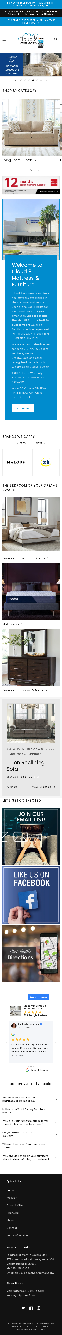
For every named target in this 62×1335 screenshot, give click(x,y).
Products (12, 1197)
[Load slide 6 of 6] (41, 80)
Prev (23, 443)
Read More (17, 1055)
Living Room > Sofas (17, 160)
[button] (4, 39)
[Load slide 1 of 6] (21, 80)
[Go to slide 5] (31, 1066)
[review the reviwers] (13, 1035)
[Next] (38, 170)
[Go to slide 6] (33, 1066)
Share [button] (14, 787)
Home (10, 1190)
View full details (41, 787)
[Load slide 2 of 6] (25, 80)
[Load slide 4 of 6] (33, 80)
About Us (23, 408)
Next (39, 443)
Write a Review (38, 997)
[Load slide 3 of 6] (29, 80)
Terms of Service (17, 1235)
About (10, 1220)
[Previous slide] (15, 80)
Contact (12, 1228)
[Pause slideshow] (58, 80)
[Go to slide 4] (28, 1066)
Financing (13, 1213)
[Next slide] (46, 80)
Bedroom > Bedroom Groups (23, 558)
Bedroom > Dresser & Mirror (22, 690)
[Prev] (23, 170)
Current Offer (15, 1205)
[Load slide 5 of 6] (37, 80)
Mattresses (10, 624)
